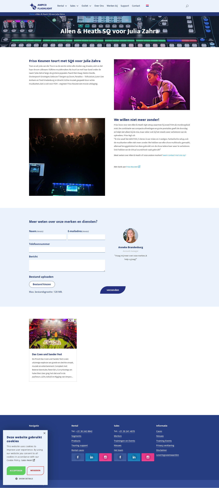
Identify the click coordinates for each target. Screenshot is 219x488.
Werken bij (112, 6)
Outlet (85, 6)
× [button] (44, 433)
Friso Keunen (132, 166)
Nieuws (117, 445)
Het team (118, 450)
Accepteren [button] (16, 470)
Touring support (80, 445)
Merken (118, 436)
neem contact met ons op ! (174, 155)
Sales (72, 6)
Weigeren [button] (35, 470)
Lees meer (27, 460)
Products (76, 440)
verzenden (113, 290)
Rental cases (78, 450)
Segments (76, 436)
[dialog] (25, 457)
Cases (159, 431)
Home (31, 14)
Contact (136, 6)
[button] (25, 479)
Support (125, 6)
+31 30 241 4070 (127, 431)
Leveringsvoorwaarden (167, 455)
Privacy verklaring (165, 445)
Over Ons (99, 6)
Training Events (164, 440)
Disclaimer (161, 450)
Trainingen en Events (124, 440)
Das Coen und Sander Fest (47, 354)
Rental (60, 6)
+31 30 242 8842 (84, 431)
